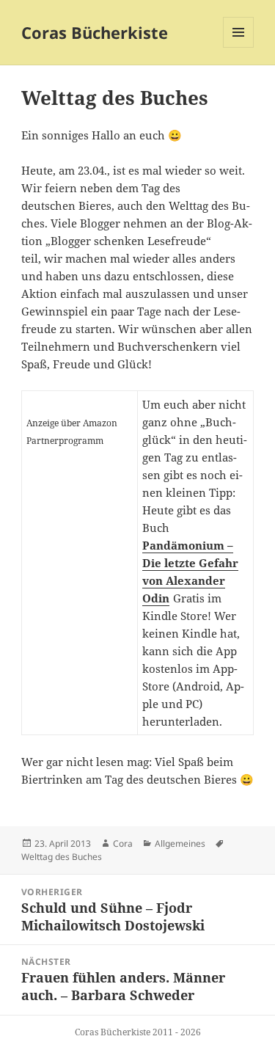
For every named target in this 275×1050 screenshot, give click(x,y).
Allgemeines (180, 843)
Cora (123, 843)
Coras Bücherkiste (94, 32)
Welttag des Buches (61, 856)
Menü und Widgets (239, 47)
